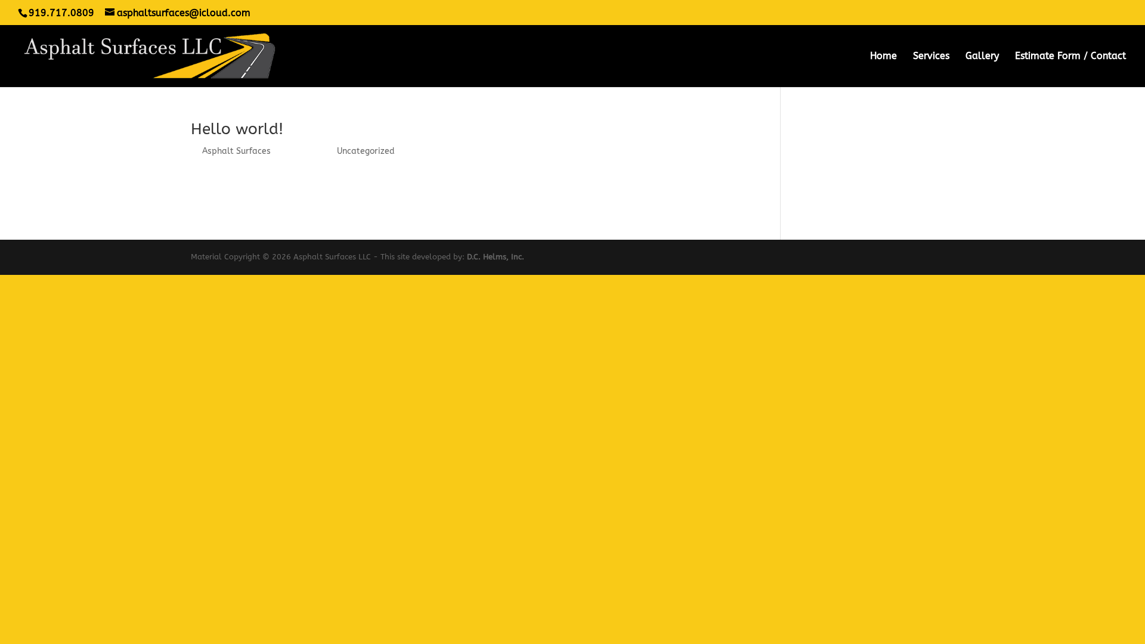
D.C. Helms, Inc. (495, 256)
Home (883, 56)
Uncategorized (366, 151)
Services (931, 56)
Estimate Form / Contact (1070, 56)
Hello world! (237, 129)
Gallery (982, 56)
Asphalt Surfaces (236, 151)
